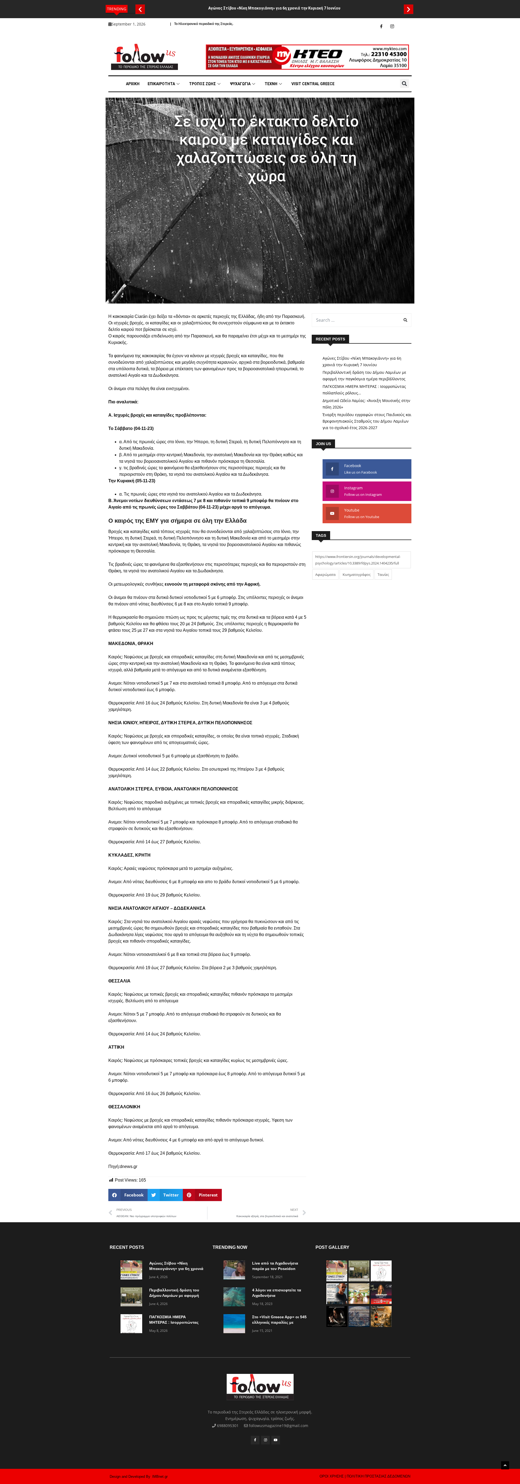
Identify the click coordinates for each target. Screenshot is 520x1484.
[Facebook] (381, 26)
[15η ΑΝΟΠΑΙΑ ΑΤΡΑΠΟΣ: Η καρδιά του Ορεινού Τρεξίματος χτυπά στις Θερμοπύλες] (381, 1325)
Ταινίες (383, 574)
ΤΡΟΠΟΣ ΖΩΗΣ (202, 84)
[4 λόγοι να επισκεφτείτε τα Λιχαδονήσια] (235, 1297)
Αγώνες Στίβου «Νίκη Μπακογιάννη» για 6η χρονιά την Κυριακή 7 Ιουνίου (274, 8)
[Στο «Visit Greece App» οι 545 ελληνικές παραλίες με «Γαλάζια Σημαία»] (235, 1324)
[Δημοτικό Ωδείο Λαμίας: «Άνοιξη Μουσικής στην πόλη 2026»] (336, 1302)
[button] (140, 9)
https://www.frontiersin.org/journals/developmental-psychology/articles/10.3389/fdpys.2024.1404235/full (358, 560)
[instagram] (392, 26)
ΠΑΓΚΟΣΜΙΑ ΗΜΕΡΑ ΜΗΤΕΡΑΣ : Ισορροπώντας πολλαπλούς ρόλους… (364, 389)
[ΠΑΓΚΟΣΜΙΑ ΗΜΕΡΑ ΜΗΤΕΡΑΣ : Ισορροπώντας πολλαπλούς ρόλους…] (133, 1324)
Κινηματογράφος (356, 574)
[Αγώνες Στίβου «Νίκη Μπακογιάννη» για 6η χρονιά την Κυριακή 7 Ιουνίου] (133, 1270)
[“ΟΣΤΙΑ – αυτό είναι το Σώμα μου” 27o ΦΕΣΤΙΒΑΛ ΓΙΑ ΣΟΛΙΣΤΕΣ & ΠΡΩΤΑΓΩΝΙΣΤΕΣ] (336, 1325)
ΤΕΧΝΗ (271, 84)
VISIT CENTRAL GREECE (312, 84)
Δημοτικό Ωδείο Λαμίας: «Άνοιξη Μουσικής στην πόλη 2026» (366, 404)
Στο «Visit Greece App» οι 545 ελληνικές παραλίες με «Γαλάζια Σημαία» (279, 1322)
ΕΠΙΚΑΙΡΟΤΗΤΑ (161, 84)
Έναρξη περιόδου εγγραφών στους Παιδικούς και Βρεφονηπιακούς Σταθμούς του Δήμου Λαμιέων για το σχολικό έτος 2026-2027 (367, 421)
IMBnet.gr (160, 1477)
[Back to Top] (505, 1465)
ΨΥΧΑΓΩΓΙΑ (240, 84)
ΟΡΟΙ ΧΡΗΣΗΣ (332, 1476)
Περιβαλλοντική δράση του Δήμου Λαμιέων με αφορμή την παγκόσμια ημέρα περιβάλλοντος (364, 375)
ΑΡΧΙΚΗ (132, 84)
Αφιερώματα (325, 574)
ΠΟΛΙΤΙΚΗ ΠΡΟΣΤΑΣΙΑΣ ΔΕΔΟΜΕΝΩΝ (378, 1476)
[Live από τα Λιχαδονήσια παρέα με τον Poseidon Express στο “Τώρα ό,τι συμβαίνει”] (235, 1270)
